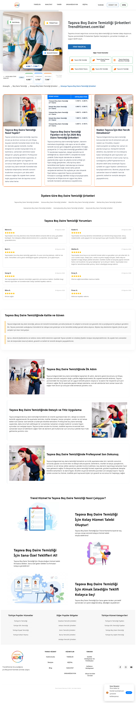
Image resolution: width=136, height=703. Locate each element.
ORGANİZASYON (72, 4)
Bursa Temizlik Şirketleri (67, 635)
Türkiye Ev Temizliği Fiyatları (114, 621)
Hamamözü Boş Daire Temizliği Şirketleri (37, 208)
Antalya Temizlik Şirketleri (67, 639)
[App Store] (125, 653)
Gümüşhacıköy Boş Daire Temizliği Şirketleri (68, 208)
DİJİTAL (85, 4)
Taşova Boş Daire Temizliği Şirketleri (26, 202)
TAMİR (59, 4)
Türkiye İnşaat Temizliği (21, 630)
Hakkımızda (50, 657)
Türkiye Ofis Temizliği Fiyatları (115, 625)
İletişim (50, 662)
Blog (50, 668)
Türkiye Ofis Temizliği (20, 625)
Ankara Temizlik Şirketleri (67, 625)
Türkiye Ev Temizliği (20, 621)
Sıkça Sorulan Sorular (90, 674)
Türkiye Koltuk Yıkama (20, 635)
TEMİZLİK (37, 4)
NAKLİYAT (48, 4)
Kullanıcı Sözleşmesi (90, 667)
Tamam (129, 692)
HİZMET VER (112, 5)
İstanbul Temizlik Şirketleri (67, 621)
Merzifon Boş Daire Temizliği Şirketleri (81, 202)
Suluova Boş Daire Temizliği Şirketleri (54, 202)
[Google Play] (125, 659)
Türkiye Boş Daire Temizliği (115, 630)
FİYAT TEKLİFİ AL (79, 47)
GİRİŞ (124, 5)
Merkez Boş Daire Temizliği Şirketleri (109, 202)
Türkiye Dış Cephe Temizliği (114, 635)
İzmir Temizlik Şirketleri (67, 630)
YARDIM (101, 5)
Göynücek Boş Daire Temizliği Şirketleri (99, 208)
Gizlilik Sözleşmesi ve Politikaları (89, 659)
